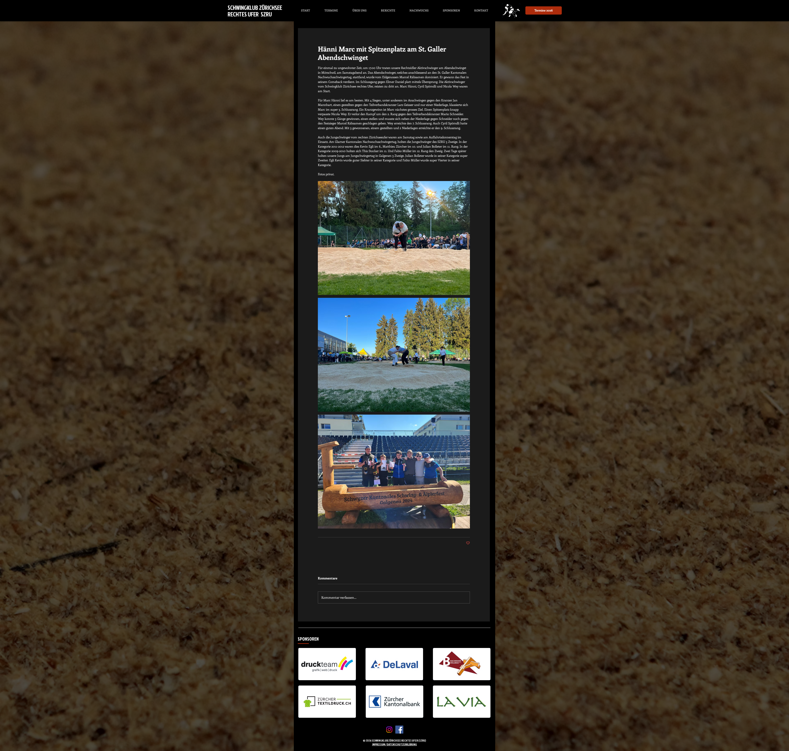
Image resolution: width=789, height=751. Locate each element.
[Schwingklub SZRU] (399, 730)
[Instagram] (389, 730)
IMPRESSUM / (379, 744)
